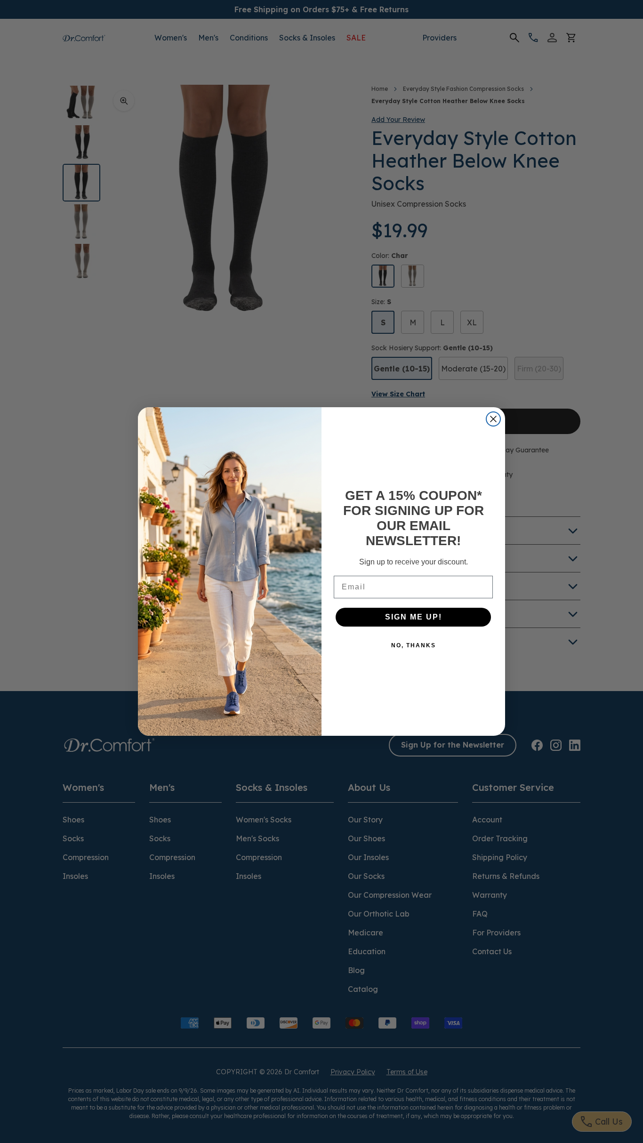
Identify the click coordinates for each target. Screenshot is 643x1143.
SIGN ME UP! (413, 617)
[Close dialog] (493, 419)
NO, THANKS (413, 645)
